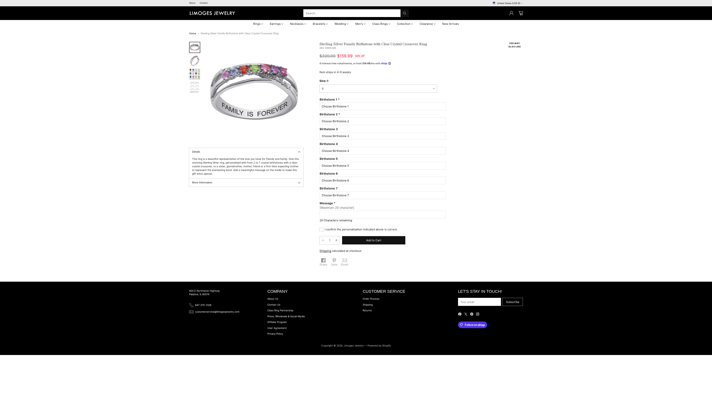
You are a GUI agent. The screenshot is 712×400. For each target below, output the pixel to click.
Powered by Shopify (379, 345)
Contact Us (273, 304)
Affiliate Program (277, 322)
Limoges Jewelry (354, 345)
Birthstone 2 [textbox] (330, 114)
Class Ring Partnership (280, 310)
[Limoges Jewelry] (212, 13)
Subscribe (512, 302)
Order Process (371, 298)
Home (192, 33)
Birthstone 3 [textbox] (329, 129)
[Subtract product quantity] (323, 240)
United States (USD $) (508, 3)
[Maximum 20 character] (337, 205)
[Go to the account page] (511, 13)
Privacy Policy (275, 333)
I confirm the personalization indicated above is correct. (361, 229)
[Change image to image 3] (194, 74)
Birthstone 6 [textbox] (329, 173)
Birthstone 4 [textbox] (329, 144)
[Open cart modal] (520, 13)
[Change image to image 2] (194, 60)
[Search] (404, 13)
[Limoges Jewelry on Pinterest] (471, 315)
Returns (367, 310)
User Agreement (277, 327)
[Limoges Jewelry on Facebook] (460, 315)
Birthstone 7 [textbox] (329, 188)
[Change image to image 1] (194, 47)
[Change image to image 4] (194, 87)
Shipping (325, 251)
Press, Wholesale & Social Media (286, 316)
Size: (324, 81)
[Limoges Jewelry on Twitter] (466, 315)
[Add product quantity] (336, 240)
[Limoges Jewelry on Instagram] (477, 315)
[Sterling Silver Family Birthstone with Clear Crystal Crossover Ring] (254, 91)
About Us (272, 298)
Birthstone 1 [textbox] (330, 99)
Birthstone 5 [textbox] (329, 159)
